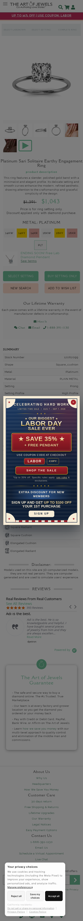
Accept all (53, 896)
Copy (53, 461)
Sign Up (41, 513)
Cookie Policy (37, 911)
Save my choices (35, 896)
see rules (61, 477)
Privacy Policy (16, 911)
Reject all (16, 896)
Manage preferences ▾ (20, 887)
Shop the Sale (41, 470)
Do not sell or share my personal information (30, 908)
